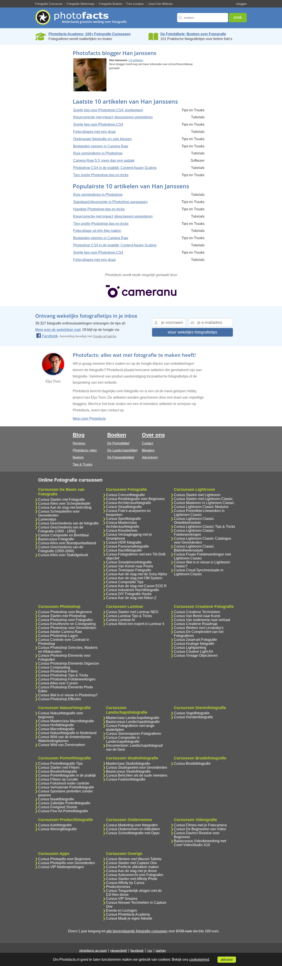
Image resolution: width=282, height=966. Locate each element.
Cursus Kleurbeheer (121, 530)
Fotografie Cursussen (49, 3)
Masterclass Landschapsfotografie (132, 718)
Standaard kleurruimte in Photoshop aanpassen (110, 202)
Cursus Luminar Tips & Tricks (129, 616)
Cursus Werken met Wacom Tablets (133, 859)
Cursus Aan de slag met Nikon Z (131, 598)
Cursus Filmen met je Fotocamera (200, 825)
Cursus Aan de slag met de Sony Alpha (136, 574)
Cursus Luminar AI (120, 620)
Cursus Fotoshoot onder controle (63, 783)
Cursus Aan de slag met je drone (131, 871)
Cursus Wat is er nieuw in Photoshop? (68, 695)
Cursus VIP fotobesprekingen (61, 867)
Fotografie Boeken (110, 3)
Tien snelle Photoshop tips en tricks (100, 175)
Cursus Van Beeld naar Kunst (197, 616)
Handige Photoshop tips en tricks (99, 209)
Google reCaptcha (104, 336)
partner (161, 950)
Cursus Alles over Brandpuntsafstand (67, 543)
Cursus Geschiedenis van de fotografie (68, 523)
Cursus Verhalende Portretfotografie (66, 787)
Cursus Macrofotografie (56, 729)
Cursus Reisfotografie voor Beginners (135, 499)
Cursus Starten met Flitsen (59, 767)
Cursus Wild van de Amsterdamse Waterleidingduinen (64, 739)
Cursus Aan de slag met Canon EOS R (136, 586)
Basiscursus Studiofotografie (128, 771)
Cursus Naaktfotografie (56, 799)
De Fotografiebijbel (120, 457)
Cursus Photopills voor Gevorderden (66, 863)
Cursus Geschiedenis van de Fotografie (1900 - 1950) (60, 529)
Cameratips (47, 519)
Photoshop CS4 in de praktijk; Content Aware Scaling (114, 168)
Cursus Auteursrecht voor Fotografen (134, 875)
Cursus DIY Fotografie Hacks (129, 594)
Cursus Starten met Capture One (131, 863)
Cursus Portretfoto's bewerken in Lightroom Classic (199, 513)
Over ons (153, 435)
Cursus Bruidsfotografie (192, 763)
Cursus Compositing (54, 667)
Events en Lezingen (121, 910)
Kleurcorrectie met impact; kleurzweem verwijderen (113, 117)
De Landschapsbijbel (122, 450)
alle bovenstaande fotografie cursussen (136, 931)
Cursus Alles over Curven (58, 683)
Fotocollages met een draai (94, 132)
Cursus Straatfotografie (124, 507)
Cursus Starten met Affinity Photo (131, 879)
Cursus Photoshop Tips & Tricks (63, 675)
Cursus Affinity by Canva (125, 883)
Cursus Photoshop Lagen (58, 636)
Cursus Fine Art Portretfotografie (63, 811)
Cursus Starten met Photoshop (62, 616)
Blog (79, 435)
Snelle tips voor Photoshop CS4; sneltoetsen (108, 110)
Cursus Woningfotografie (57, 829)
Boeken (78, 457)
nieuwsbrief (118, 950)
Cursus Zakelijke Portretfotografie (64, 803)
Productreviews (118, 887)
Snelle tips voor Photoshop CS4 (98, 124)
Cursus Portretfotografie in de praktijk (67, 775)
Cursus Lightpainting (190, 647)
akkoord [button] (226, 959)
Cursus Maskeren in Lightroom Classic (204, 503)
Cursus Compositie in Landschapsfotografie (123, 739)
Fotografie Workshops (81, 3)
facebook (137, 950)
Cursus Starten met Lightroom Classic (203, 499)
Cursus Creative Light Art (193, 651)
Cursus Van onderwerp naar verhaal (202, 620)
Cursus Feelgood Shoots (57, 807)
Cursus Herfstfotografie (56, 725)
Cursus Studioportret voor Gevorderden (136, 767)
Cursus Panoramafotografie (127, 546)
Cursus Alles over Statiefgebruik (63, 555)
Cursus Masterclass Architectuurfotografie (122, 524)
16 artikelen (136, 60)
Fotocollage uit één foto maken (97, 231)
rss (149, 950)
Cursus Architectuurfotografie (128, 503)
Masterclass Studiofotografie (128, 763)
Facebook (50, 336)
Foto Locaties (135, 3)
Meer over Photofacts (89, 418)
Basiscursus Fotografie (56, 539)
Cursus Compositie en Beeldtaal (63, 535)
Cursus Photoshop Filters (58, 671)
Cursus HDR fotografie (123, 542)
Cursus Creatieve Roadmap (195, 624)
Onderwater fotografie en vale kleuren (102, 139)
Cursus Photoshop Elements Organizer (68, 663)
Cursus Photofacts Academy (128, 914)
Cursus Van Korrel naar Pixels (129, 566)
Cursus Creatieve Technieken (197, 612)
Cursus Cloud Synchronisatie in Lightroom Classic (198, 572)
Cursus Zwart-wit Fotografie (195, 640)
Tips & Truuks (83, 464)
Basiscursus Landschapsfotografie (133, 722)
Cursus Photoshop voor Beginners (65, 612)
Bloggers (148, 450)
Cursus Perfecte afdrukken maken (132, 867)
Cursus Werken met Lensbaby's (198, 628)
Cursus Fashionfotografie (125, 779)
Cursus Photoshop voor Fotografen (65, 620)
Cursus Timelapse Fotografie (128, 570)
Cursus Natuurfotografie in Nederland (67, 733)
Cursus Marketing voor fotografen (132, 825)
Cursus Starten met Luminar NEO (132, 612)
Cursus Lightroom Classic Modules (201, 507)
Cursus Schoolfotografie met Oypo (133, 833)
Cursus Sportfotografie (123, 519)
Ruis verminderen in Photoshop (97, 153)
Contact (147, 443)
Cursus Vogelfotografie (192, 713)
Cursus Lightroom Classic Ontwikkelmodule (194, 520)
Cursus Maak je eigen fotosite (129, 918)
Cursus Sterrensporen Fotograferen (133, 733)
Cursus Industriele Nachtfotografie (132, 590)
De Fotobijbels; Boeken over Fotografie (193, 34)
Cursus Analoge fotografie (194, 643)
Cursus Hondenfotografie (193, 717)
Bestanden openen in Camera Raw (100, 146)
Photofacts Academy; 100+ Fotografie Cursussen (89, 34)
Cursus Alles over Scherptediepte (64, 503)
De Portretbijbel (118, 443)
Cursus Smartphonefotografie (129, 562)
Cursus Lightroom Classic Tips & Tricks (204, 526)
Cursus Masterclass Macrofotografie (66, 721)
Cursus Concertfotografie (125, 495)
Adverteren (150, 457)
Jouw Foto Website (160, 3)
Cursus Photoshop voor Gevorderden (67, 628)
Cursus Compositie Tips (124, 582)
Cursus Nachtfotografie (124, 550)
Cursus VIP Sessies (121, 898)
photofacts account (93, 950)
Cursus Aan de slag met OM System (134, 578)
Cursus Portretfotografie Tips (60, 763)
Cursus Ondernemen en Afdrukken (133, 829)
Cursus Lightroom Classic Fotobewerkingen (194, 532)
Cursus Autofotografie (55, 825)
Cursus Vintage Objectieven (196, 655)
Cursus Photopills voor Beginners (64, 859)
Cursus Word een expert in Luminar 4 (135, 624)
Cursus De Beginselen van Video (200, 829)
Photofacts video (85, 450)
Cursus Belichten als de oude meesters (136, 775)
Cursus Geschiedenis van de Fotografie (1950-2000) (60, 549)
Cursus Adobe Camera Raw (60, 632)
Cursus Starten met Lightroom (197, 495)
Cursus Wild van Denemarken (61, 745)
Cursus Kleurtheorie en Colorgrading (67, 624)
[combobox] (202, 17)
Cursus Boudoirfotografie (57, 771)
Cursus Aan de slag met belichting (64, 507)
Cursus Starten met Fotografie (61, 499)
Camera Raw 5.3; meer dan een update (104, 160)
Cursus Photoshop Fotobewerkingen (66, 679)
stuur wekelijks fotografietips (192, 332)
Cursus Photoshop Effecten (59, 699)
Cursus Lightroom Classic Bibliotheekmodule (194, 548)
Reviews (79, 443)
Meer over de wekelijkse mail (58, 330)
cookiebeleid (199, 959)
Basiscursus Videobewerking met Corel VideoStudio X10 (200, 843)
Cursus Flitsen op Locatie (58, 779)
